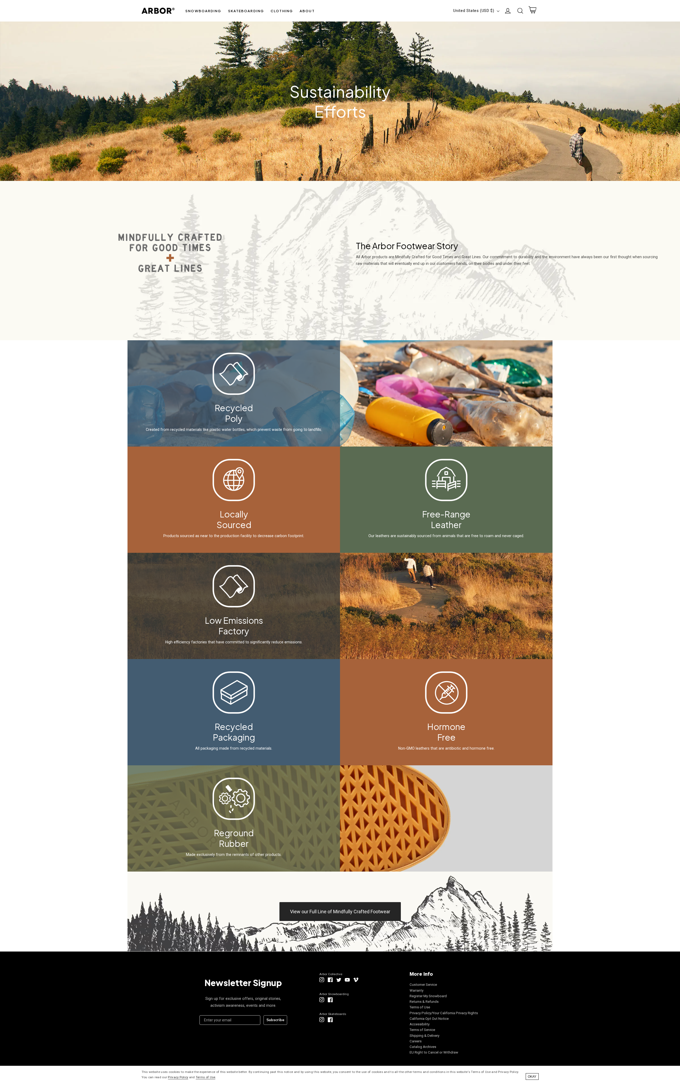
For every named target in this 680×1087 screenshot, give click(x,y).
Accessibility (420, 1024)
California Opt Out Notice (429, 1019)
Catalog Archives (423, 1047)
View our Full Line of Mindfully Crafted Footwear (340, 911)
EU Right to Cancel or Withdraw (434, 1052)
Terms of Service (422, 1030)
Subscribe (275, 1019)
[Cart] (532, 11)
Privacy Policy (178, 1077)
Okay (532, 1076)
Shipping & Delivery (424, 1036)
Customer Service (423, 985)
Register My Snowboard (428, 996)
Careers (416, 1041)
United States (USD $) (473, 10)
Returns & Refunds (424, 1002)
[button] (203, 10)
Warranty (416, 990)
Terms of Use (420, 1007)
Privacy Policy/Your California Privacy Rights (444, 1013)
